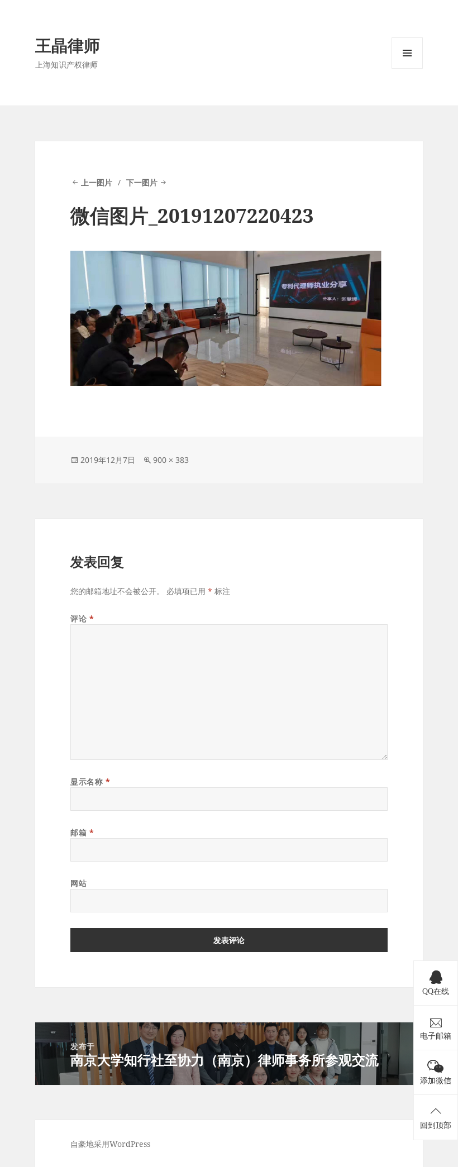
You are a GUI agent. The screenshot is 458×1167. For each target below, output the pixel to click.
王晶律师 (67, 45)
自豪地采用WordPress (110, 1144)
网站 (78, 883)
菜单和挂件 (407, 68)
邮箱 (82, 832)
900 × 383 (171, 460)
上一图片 (96, 182)
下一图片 (142, 182)
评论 (82, 618)
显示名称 (90, 781)
